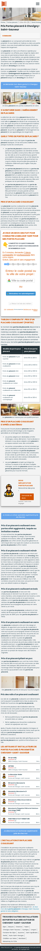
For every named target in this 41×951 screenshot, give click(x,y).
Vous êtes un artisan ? (35, 310)
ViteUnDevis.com (27, 309)
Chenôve (19, 927)
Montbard (22, 938)
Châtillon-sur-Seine (10, 938)
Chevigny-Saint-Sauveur (11, 930)
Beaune (11, 927)
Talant (26, 927)
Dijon (4, 927)
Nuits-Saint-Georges (16, 935)
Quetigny (25, 930)
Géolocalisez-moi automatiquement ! (22, 294)
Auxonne (21, 933)
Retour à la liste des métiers (21, 304)
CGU (5, 309)
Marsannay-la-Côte (10, 941)
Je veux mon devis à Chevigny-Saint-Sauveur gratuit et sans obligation (20, 909)
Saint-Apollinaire (31, 933)
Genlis (5, 935)
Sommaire (6, 36)
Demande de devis (27, 496)
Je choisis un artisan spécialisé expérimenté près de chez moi (20, 516)
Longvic (33, 930)
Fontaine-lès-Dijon (9, 933)
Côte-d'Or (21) (24, 22)
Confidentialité (10, 309)
